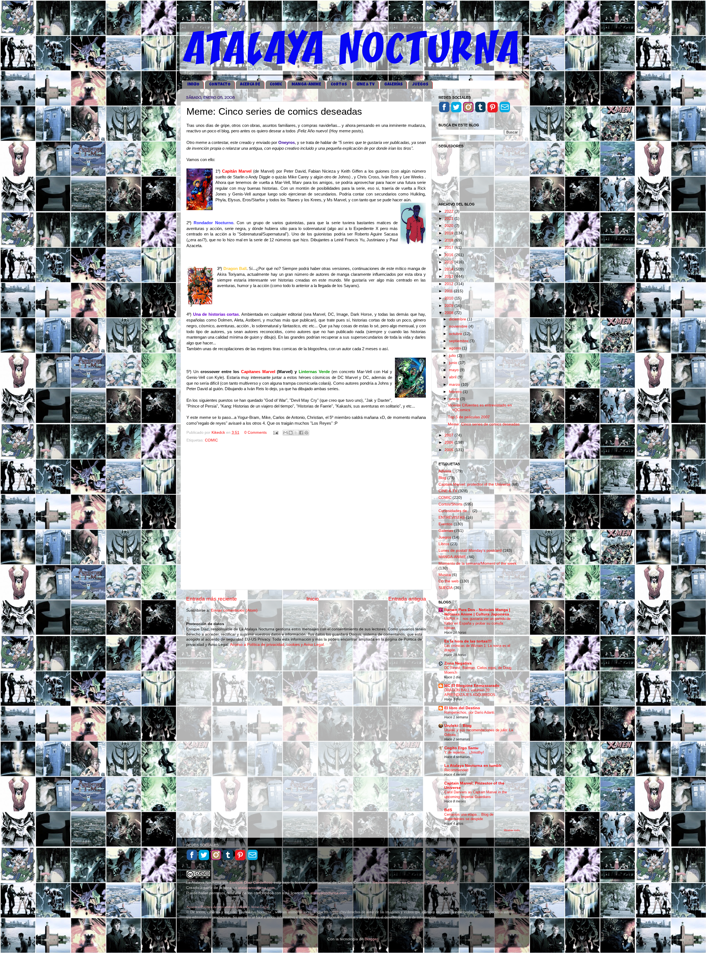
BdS (448, 810)
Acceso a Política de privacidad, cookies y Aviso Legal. (277, 645)
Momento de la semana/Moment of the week (477, 563)
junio (453, 363)
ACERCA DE (250, 84)
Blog (442, 478)
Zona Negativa (458, 663)
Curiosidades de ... (454, 511)
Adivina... (446, 471)
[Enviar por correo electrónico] (285, 432)
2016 (449, 255)
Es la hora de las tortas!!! (468, 641)
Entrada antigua (407, 599)
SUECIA (445, 588)
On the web (448, 581)
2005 (449, 450)
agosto (455, 348)
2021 (449, 218)
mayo (454, 370)
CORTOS (339, 84)
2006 (449, 442)
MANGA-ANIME (306, 84)
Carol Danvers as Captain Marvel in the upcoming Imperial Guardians (475, 794)
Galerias (445, 531)
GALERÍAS (393, 84)
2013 (449, 276)
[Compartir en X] (296, 432)
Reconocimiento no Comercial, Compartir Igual (414, 882)
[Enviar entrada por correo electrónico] (275, 432)
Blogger (371, 939)
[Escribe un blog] (290, 432)
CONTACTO (220, 84)
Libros (443, 544)
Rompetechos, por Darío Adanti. (469, 712)
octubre (456, 334)
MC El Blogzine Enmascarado (471, 686)
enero (454, 399)
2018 (449, 240)
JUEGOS (420, 84)
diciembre (458, 319)
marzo (455, 384)
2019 (449, 233)
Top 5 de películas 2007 (469, 417)
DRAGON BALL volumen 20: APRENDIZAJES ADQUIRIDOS (469, 692)
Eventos (445, 524)
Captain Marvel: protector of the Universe (474, 484)
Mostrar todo (512, 830)
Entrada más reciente (211, 599)
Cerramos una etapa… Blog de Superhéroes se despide (468, 816)
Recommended (456, 770)
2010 (449, 298)
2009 (449, 306)
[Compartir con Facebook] (301, 432)
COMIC (276, 84)
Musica (444, 575)
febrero (456, 392)
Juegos (444, 537)
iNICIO (193, 84)
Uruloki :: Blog (458, 726)
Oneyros (286, 142)
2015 (449, 262)
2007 (449, 435)
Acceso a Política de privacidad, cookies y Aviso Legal (227, 906)
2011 (449, 291)
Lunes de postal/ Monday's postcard (470, 550)
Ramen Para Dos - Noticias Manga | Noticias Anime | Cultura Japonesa (477, 612)
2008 (449, 313)
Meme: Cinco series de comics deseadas (484, 424)
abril (453, 377)
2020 (449, 226)
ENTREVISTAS (451, 517)
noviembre (459, 326)
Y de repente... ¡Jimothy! (464, 752)
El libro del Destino (462, 708)
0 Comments (255, 432)
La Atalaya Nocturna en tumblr (472, 766)
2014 (449, 269)
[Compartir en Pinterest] (306, 432)
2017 (449, 247)
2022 (449, 211)
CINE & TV (365, 84)
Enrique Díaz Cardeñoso (250, 882)
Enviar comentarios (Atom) (234, 610)
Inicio (312, 599)
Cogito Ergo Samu (461, 748)
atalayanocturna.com (256, 888)
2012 (449, 284)
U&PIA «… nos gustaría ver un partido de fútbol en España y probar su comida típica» (477, 623)
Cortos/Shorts (450, 504)
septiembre (459, 341)
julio (453, 356)
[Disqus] (306, 515)
